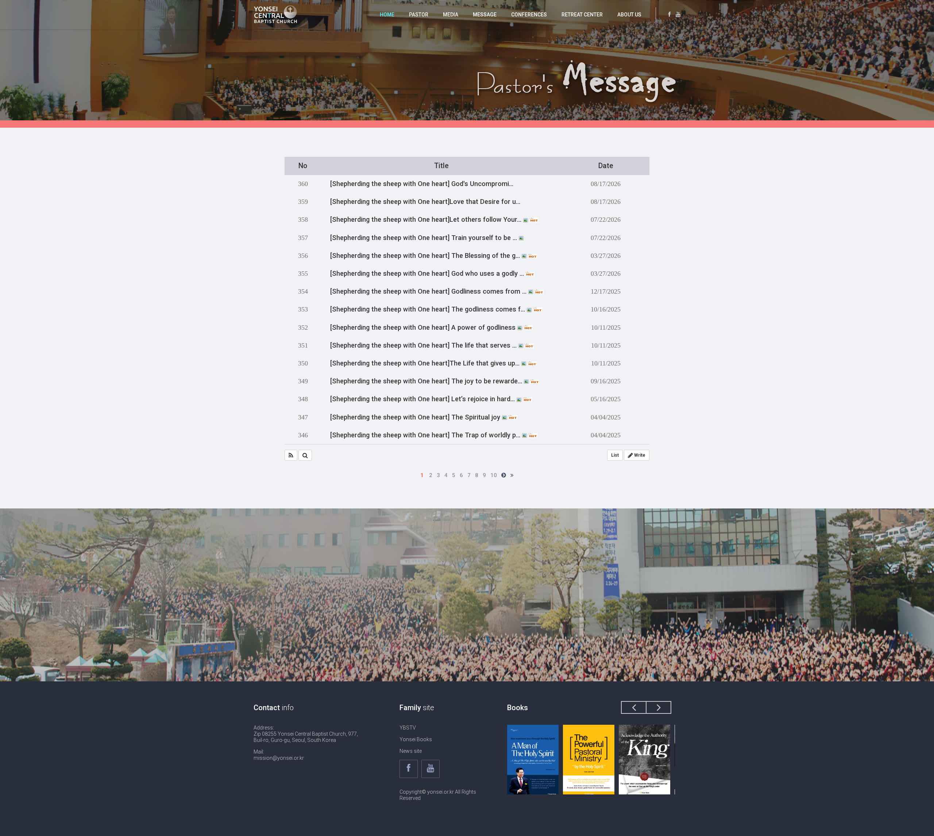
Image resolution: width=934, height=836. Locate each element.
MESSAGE (485, 15)
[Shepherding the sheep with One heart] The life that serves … (424, 345)
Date (605, 166)
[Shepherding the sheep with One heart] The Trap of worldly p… (426, 435)
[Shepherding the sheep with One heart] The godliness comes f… (428, 309)
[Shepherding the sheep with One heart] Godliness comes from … (429, 291)
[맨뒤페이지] (512, 475)
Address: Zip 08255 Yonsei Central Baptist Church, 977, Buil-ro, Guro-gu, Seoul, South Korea (306, 734)
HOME (387, 15)
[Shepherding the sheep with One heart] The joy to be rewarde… (427, 381)
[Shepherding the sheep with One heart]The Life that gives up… (425, 363)
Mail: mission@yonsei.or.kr (279, 755)
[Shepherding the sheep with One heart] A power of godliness (423, 327)
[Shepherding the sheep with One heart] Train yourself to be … (424, 238)
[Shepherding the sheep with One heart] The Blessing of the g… (426, 255)
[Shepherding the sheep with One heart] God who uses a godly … (428, 273)
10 (493, 475)
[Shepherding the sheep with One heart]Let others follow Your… (426, 219)
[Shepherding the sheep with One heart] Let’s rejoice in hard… (423, 399)
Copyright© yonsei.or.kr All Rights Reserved (438, 795)
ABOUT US (629, 15)
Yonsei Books (416, 739)
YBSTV (408, 728)
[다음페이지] (503, 475)
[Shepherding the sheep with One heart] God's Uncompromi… (421, 184)
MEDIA (450, 15)
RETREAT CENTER (582, 15)
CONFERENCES (529, 15)
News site (411, 751)
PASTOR (418, 15)
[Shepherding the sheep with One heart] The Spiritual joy (416, 417)
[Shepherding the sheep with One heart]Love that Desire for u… (425, 201)
